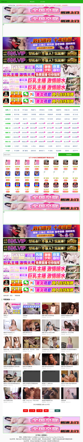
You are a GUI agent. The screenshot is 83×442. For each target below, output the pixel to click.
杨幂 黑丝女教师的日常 (67, 366)
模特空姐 (32, 128)
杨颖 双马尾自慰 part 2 (9, 332)
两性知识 (58, 141)
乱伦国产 (41, 128)
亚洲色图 (49, 137)
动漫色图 (66, 137)
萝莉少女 (58, 132)
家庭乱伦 (24, 141)
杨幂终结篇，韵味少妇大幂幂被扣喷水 (13, 349)
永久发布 (42, 1)
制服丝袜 (32, 137)
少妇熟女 (41, 137)
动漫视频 (66, 123)
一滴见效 (8, 180)
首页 (11, 295)
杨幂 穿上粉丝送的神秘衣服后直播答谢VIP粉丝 (15, 383)
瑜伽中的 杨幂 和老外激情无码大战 (70, 383)
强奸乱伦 (32, 132)
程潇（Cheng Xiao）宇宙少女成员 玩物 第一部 (34, 400)
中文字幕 (41, 123)
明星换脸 (66, 128)
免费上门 (8, 168)
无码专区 (24, 132)
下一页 (39, 410)
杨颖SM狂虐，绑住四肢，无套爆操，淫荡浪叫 (34, 349)
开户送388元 (46, 191)
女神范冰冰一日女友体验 (67, 332)
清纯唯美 (24, 137)
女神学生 (16, 128)
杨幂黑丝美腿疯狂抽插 (67, 315)
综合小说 (74, 141)
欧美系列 (74, 123)
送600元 (46, 180)
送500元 (8, 191)
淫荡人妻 (32, 141)
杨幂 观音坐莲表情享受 (48, 366)
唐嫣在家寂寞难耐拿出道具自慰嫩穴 (13, 366)
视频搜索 (68, 155)
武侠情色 (49, 141)
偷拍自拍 (16, 137)
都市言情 (16, 141)
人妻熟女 (49, 132)
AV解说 (24, 123)
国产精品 (16, 132)
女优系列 (58, 123)
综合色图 (74, 137)
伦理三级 (49, 123)
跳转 (57, 410)
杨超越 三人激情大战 (47, 383)
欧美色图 (58, 137)
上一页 (32, 410)
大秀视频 (66, 132)
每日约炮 (46, 168)
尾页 (46, 410)
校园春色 (41, 141)
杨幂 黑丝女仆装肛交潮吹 (48, 332)
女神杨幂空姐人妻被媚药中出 (49, 349)
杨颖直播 (63, 400)
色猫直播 (25, 315)
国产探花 (49, 128)
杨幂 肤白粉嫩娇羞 (27, 366)
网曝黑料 (74, 128)
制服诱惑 (74, 132)
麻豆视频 (32, 123)
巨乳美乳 (41, 132)
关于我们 (38, 435)
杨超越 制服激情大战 (47, 400)
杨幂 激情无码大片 (27, 332)
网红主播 (58, 128)
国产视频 (16, 123)
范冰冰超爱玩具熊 (8, 400)
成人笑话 (66, 141)
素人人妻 (24, 128)
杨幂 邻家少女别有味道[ (48, 315)
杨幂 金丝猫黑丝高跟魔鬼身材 (30, 383)
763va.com (4, 1)
